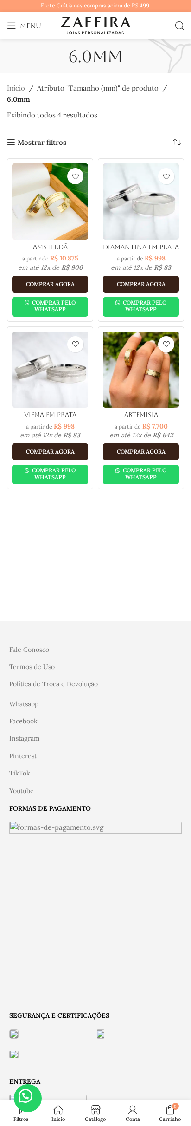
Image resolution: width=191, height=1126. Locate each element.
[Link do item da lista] (95, 649)
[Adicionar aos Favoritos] (75, 176)
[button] (28, 1098)
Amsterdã (50, 247)
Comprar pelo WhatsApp (53, 305)
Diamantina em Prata (141, 247)
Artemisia (141, 414)
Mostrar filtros (42, 142)
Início (16, 88)
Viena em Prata (50, 414)
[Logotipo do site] (95, 24)
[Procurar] (179, 25)
